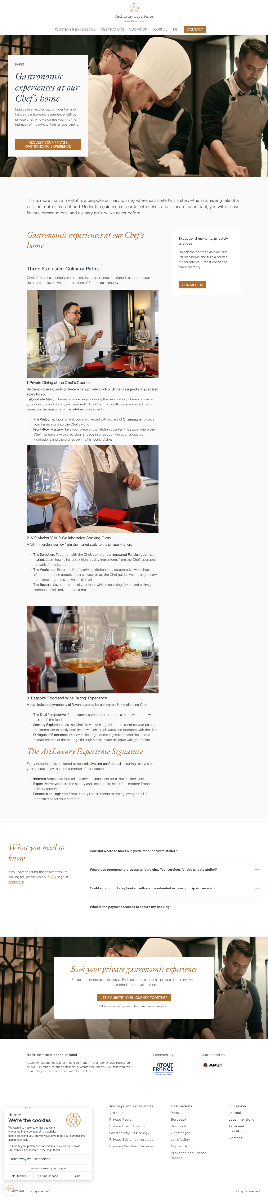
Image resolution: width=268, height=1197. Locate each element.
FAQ (53, 877)
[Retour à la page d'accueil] (134, 13)
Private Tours (120, 1119)
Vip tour (116, 1113)
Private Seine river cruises (131, 1140)
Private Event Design (127, 1126)
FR (175, 29)
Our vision (138, 29)
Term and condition (237, 1128)
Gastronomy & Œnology (129, 1133)
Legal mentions (241, 1119)
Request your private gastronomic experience (48, 144)
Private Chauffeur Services (131, 1146)
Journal (159, 29)
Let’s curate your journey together (134, 998)
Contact (235, 1138)
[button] (75, 29)
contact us (192, 285)
